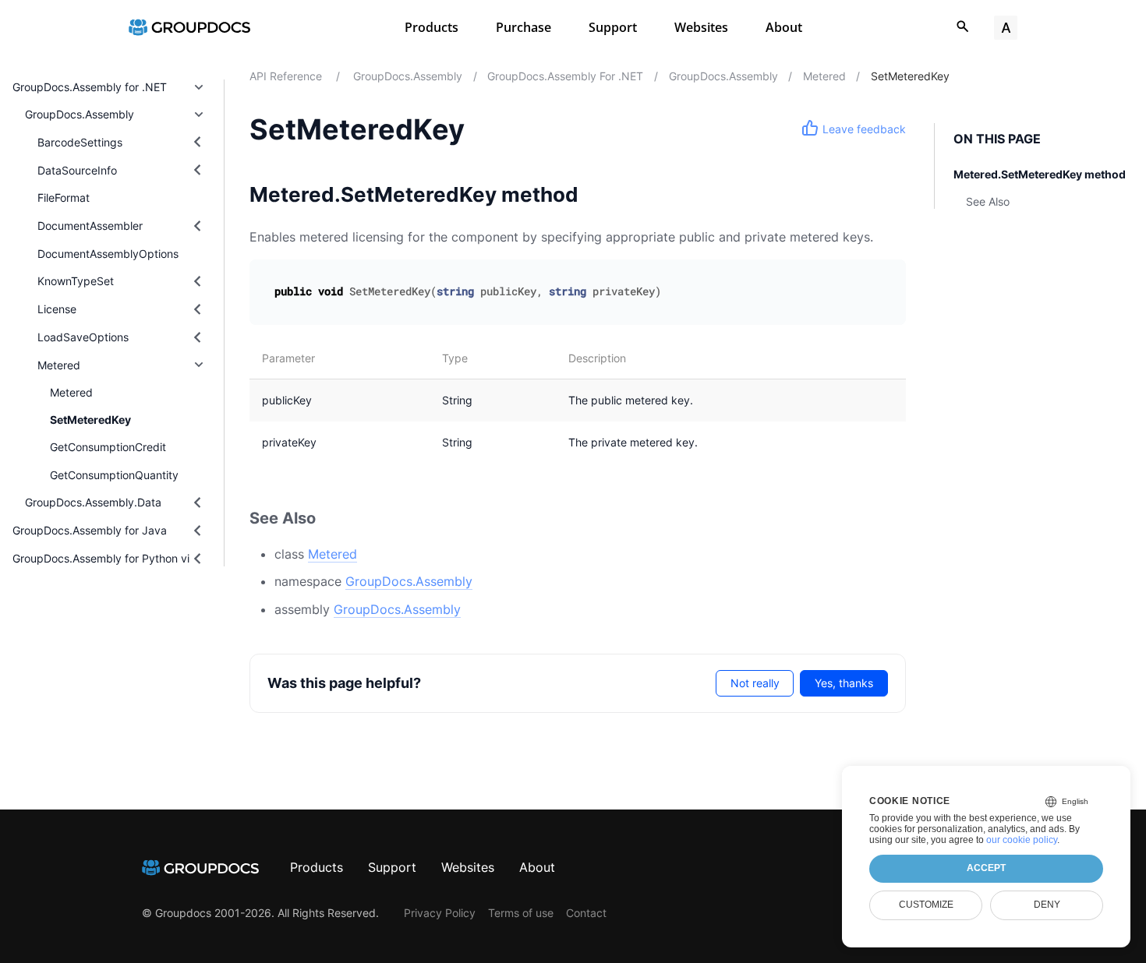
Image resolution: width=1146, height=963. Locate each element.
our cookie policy (1021, 839)
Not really (755, 683)
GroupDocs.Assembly (79, 114)
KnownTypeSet (75, 280)
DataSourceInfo (77, 170)
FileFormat (63, 197)
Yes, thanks (844, 683)
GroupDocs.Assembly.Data (93, 502)
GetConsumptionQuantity (114, 475)
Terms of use (521, 912)
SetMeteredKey (90, 419)
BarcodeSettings (79, 142)
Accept (986, 867)
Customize (926, 904)
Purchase (523, 27)
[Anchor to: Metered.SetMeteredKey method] (601, 195)
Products (431, 27)
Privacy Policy (440, 912)
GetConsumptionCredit (108, 446)
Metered (58, 365)
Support (613, 27)
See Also (988, 201)
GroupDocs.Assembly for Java (89, 530)
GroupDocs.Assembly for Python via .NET (118, 558)
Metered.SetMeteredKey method (1039, 174)
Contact (586, 912)
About (784, 27)
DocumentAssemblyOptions (108, 253)
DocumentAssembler (90, 225)
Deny (1047, 904)
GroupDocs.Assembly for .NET (89, 86)
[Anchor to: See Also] (335, 518)
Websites (701, 27)
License (56, 309)
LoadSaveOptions (83, 337)
